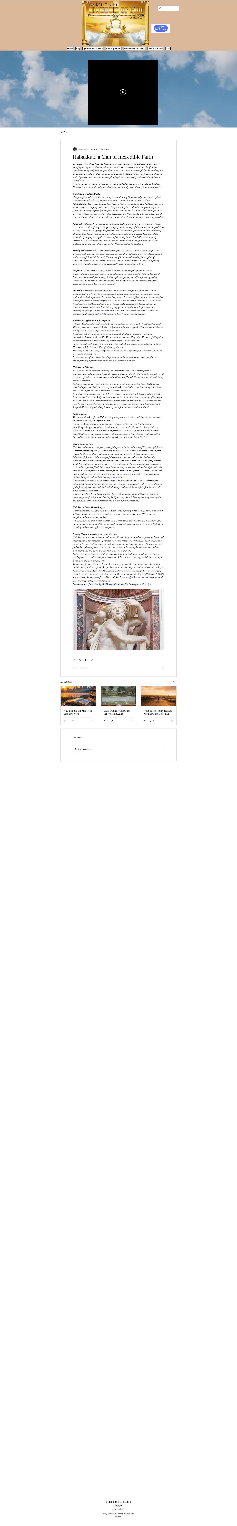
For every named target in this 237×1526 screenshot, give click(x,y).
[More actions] (162, 149)
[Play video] (123, 92)
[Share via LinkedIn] (86, 660)
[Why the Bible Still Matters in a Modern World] (78, 696)
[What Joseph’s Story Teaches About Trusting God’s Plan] (158, 696)
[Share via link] (92, 660)
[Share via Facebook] (74, 660)
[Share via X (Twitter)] (80, 660)
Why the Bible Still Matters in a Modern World (78, 712)
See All (174, 682)
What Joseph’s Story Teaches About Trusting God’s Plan (158, 712)
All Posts (64, 132)
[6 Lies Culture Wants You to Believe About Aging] (118, 696)
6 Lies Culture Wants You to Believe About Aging (117, 712)
